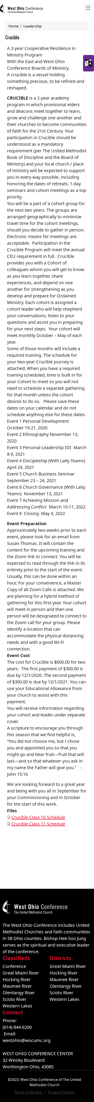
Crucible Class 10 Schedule (38, 817)
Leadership (32, 26)
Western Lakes (17, 1006)
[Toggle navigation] (88, 8)
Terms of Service (28, 1092)
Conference (14, 966)
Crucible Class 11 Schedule (38, 824)
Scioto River (14, 999)
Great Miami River (21, 973)
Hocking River (17, 979)
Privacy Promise (61, 1092)
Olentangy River (19, 993)
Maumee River (17, 986)
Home (14, 26)
